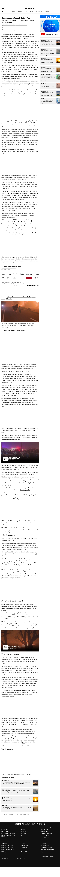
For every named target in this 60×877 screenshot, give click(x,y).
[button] (20, 290)
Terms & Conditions (46, 838)
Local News (4, 15)
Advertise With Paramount (47, 847)
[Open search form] (56, 8)
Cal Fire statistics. (24, 138)
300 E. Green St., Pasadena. (11, 469)
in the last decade (22, 679)
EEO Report (4, 854)
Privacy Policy (24, 845)
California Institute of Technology (14, 570)
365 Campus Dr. (25, 490)
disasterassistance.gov (22, 628)
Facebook (23, 831)
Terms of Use (24, 851)
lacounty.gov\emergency (25, 369)
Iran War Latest (5, 831)
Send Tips (37, 11)
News (14, 11)
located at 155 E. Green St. (27, 474)
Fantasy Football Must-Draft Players (8, 836)
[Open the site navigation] (11, 8)
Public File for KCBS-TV (7, 845)
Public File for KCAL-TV (7, 847)
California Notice (25, 847)
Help (42, 851)
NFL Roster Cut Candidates (8, 833)
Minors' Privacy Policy (26, 854)
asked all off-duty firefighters (10, 722)
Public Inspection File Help (7, 849)
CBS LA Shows (45, 11)
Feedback (43, 854)
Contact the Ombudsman (47, 856)
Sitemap (43, 840)
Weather (20, 11)
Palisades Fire (5, 659)
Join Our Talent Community (47, 849)
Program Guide (44, 831)
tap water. (11, 532)
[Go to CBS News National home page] (30, 8)
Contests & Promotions (47, 833)
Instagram (23, 833)
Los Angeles (5, 12)
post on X (4, 495)
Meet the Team (44, 829)
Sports (26, 11)
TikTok (22, 835)
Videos (31, 11)
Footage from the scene (8, 191)
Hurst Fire (11, 668)
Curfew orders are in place (9, 385)
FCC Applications (5, 851)
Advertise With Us (45, 835)
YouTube (23, 829)
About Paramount (45, 845)
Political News (4, 829)
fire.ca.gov (26, 371)
